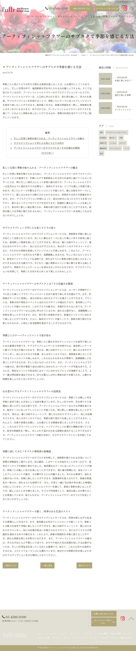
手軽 (120, 138)
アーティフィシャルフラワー (116, 132)
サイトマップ (125, 642)
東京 (101, 132)
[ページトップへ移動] (131, 618)
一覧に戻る (47, 565)
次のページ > (84, 565)
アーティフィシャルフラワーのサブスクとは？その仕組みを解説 (47, 147)
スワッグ (122, 143)
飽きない (113, 138)
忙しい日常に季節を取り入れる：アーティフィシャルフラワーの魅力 (49, 138)
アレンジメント (115, 148)
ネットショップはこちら (106, 8)
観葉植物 (103, 148)
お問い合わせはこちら (82, 8)
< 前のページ (10, 565)
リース (126, 148)
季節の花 (103, 143)
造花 (101, 153)
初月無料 (103, 138)
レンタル (113, 143)
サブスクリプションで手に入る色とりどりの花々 (39, 143)
